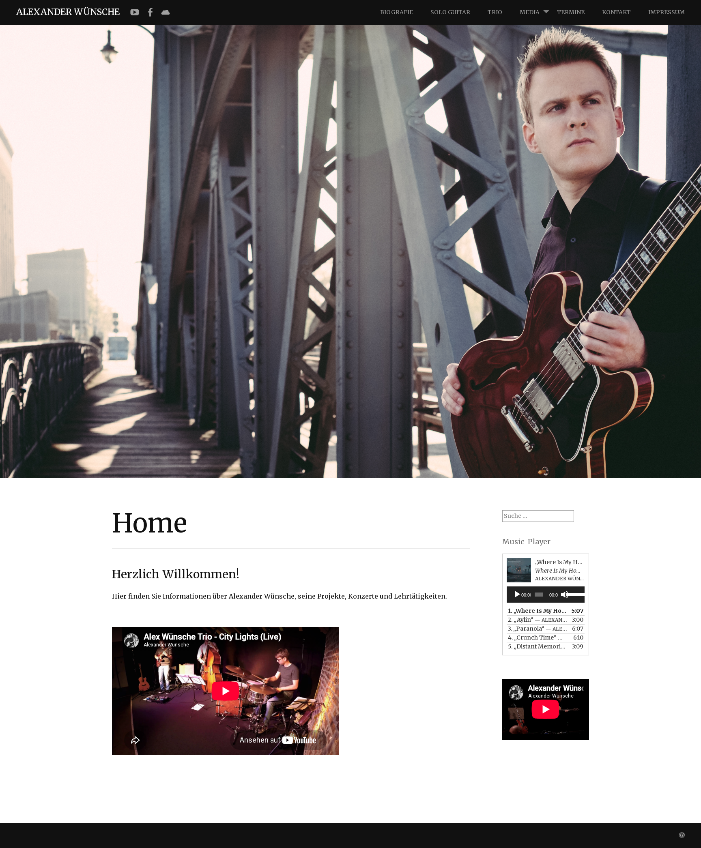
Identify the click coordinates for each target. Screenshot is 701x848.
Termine (571, 12)
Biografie (396, 12)
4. (537, 637)
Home (141, 248)
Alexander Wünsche (68, 11)
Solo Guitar (450, 12)
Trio (495, 12)
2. (537, 619)
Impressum (666, 12)
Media (530, 12)
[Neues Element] (135, 12)
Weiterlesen (139, 273)
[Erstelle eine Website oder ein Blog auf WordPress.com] (682, 835)
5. (537, 646)
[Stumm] (565, 594)
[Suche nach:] (538, 516)
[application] (546, 594)
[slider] (573, 593)
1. (537, 610)
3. (537, 628)
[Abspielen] (517, 594)
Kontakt (616, 12)
